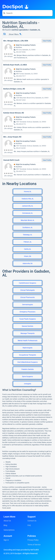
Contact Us (32, 521)
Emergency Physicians (27, 312)
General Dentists (27, 326)
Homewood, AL (27, 213)
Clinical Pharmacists (27, 297)
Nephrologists (27, 348)
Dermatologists (27, 305)
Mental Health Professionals (27, 340)
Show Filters (14, 34)
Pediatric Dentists (27, 369)
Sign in (6, 540)
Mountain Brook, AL (27, 220)
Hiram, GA (27, 256)
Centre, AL (27, 249)
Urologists (27, 384)
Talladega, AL (27, 235)
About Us (7, 521)
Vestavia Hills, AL (28, 199)
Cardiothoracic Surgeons (27, 283)
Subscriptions (9, 530)
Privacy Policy (33, 540)
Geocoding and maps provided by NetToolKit (21, 550)
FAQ (29, 525)
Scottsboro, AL (27, 227)
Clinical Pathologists (27, 290)
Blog (5, 525)
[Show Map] (4, 34)
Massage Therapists (28, 333)
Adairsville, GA (27, 263)
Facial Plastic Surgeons (27, 319)
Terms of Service (34, 545)
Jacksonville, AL (27, 206)
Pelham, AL (27, 242)
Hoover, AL (27, 191)
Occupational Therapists (27, 355)
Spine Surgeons (27, 376)
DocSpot (12, 6)
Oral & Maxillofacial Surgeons (27, 362)
